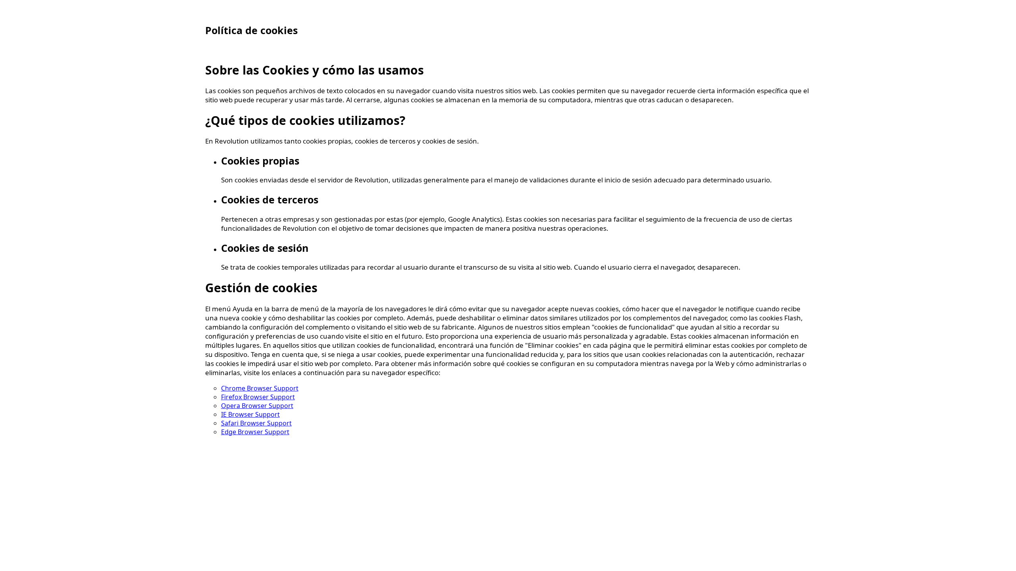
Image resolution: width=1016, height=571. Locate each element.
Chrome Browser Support (259, 388)
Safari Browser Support (256, 423)
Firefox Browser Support (258, 397)
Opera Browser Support (257, 405)
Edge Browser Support (255, 431)
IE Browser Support (250, 414)
